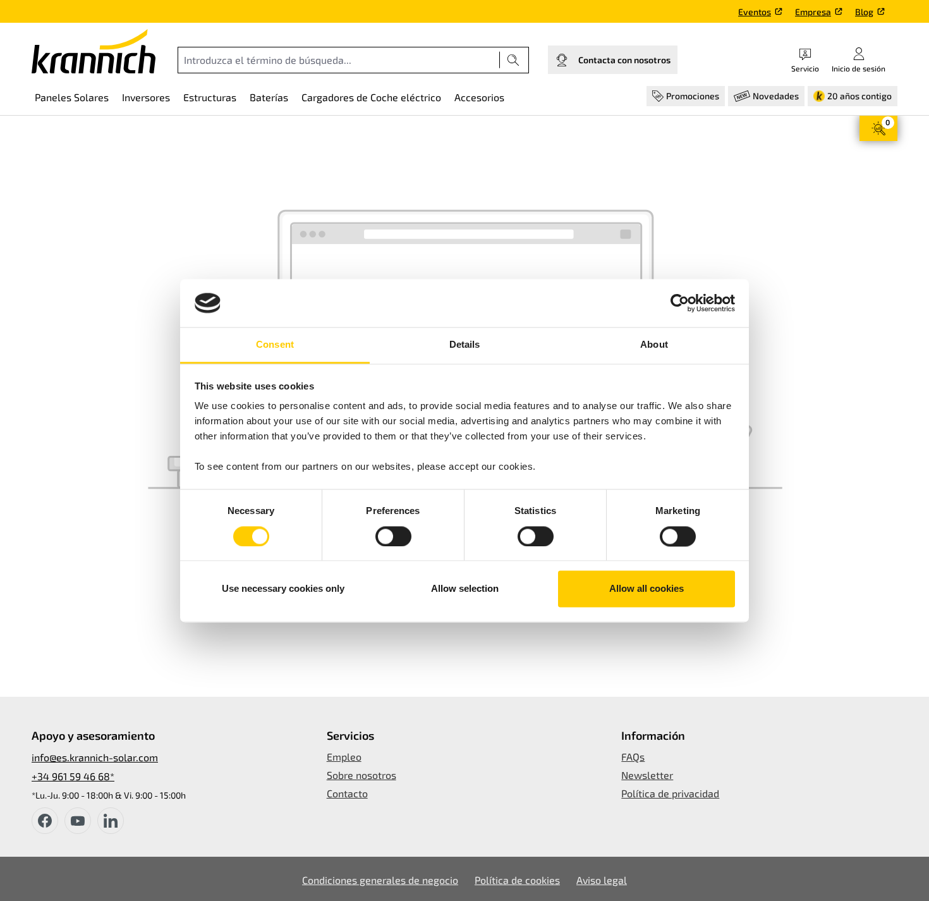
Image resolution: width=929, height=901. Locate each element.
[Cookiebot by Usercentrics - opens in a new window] (679, 302)
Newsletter (647, 775)
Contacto (347, 793)
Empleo (344, 757)
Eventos (754, 11)
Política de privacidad (670, 793)
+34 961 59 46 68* (73, 776)
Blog (864, 11)
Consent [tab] (275, 345)
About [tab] (654, 345)
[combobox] (338, 60)
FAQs (633, 757)
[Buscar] (513, 60)
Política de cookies (517, 880)
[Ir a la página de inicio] (93, 51)
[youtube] (78, 821)
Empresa (813, 11)
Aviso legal (601, 880)
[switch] (393, 536)
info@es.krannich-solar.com (95, 757)
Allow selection (465, 589)
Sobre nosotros (361, 775)
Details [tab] (464, 345)
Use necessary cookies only (283, 589)
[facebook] (45, 821)
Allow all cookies (646, 589)
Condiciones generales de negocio (380, 880)
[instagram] (111, 821)
